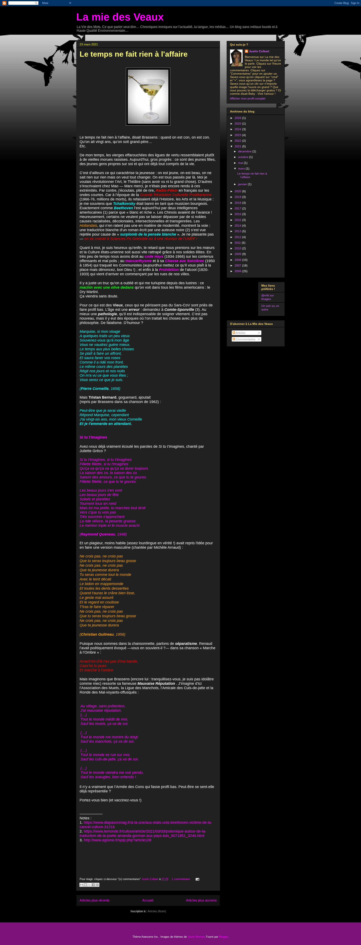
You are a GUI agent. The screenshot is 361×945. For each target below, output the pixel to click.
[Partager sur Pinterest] (97, 885)
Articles (240, 332)
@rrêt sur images (267, 297)
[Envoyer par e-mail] (81, 885)
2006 (238, 271)
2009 (238, 254)
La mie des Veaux (120, 17)
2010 (238, 248)
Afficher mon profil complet (247, 98)
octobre (243, 157)
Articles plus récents (94, 900)
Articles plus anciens (201, 900)
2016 (238, 214)
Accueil (147, 900)
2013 (238, 231)
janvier (243, 184)
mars (242, 168)
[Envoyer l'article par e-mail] (196, 879)
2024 (238, 129)
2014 (238, 225)
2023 (238, 135)
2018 (238, 202)
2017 (238, 208)
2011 (238, 242)
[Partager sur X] (89, 885)
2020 (238, 191)
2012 (238, 237)
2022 (238, 140)
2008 (238, 259)
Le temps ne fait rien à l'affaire (134, 54)
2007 (238, 265)
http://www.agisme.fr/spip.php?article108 (117, 840)
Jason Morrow (196, 936)
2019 (238, 197)
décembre (245, 151)
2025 (238, 123)
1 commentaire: (181, 879)
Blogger (223, 936)
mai (241, 163)
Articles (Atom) (157, 911)
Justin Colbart (259, 51)
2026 (238, 118)
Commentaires (245, 339)
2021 (238, 146)
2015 (238, 220)
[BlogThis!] (85, 885)
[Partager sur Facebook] (93, 885)
